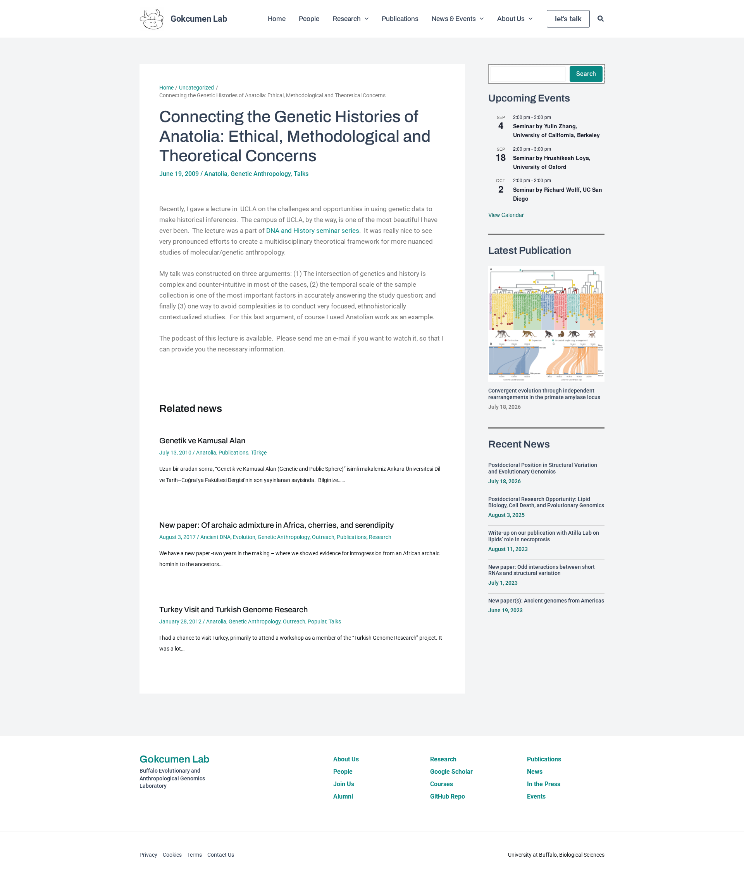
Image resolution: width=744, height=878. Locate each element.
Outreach (323, 537)
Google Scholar (451, 771)
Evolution (244, 537)
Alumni (343, 796)
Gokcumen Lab (198, 19)
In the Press (543, 784)
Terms (194, 855)
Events (536, 796)
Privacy (148, 855)
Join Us (343, 784)
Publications (233, 452)
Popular (317, 621)
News (534, 771)
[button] (365, 19)
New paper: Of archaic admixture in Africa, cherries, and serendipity (276, 525)
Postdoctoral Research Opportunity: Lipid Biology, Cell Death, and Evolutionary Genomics (546, 502)
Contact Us (220, 855)
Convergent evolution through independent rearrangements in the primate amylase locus (544, 393)
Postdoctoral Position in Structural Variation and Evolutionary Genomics (542, 468)
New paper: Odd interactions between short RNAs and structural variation (541, 570)
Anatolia (215, 173)
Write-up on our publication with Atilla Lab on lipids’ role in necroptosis (543, 536)
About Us (346, 759)
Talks (301, 173)
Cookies (172, 855)
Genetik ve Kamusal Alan (202, 440)
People (343, 771)
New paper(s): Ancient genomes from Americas (546, 600)
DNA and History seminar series (312, 230)
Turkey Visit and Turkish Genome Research (233, 609)
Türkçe (259, 452)
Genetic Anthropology (261, 173)
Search (586, 73)
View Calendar (506, 215)
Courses (441, 784)
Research (380, 537)
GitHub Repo (447, 796)
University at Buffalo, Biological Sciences (556, 855)
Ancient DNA (215, 537)
